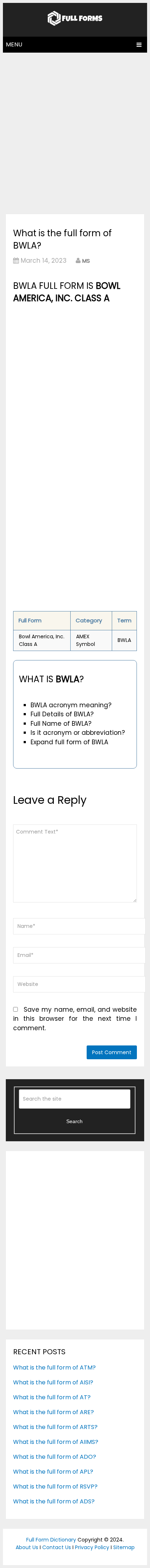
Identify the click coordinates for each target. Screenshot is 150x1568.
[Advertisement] (75, 131)
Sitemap (124, 1547)
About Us (27, 1547)
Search (74, 1121)
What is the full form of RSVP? (55, 1486)
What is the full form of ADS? (54, 1501)
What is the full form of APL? (53, 1471)
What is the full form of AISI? (53, 1382)
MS (86, 261)
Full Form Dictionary (51, 1539)
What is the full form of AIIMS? (55, 1442)
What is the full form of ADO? (54, 1457)
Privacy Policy (92, 1547)
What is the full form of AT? (52, 1397)
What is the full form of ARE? (53, 1412)
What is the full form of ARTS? (55, 1427)
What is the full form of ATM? (54, 1367)
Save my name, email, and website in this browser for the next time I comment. (75, 1018)
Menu (14, 44)
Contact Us (56, 1547)
